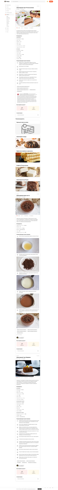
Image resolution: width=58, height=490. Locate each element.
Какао (17, 43)
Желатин (18, 51)
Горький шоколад (19, 403)
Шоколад (18, 58)
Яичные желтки (19, 38)
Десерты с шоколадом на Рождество (32, 331)
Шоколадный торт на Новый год (32, 462)
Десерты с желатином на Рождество (32, 329)
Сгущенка (18, 55)
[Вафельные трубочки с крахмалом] (28, 157)
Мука (17, 40)
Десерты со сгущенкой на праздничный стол (22, 89)
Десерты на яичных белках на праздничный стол (23, 86)
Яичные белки (19, 50)
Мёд (17, 392)
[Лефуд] (7, 1)
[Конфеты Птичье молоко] (28, 172)
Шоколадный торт (19, 91)
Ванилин (18, 229)
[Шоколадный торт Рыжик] (28, 186)
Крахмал (18, 41)
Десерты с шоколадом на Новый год (21, 331)
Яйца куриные (19, 389)
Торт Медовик (19, 462)
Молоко (18, 410)
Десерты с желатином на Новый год (21, 329)
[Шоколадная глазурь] (28, 143)
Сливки (18, 225)
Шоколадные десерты (32, 89)
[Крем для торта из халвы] (28, 129)
